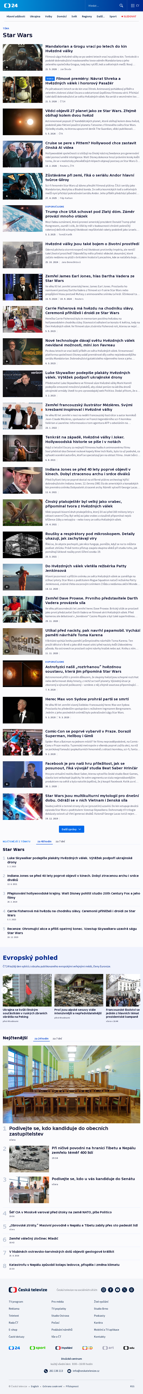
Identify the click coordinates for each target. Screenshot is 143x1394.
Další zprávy (69, 829)
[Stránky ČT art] (108, 1347)
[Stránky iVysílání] (64, 1347)
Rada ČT (13, 1322)
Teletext (14, 1315)
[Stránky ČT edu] (128, 1347)
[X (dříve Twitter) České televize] (124, 1290)
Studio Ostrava (60, 1315)
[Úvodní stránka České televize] (28, 1290)
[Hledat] (121, 5)
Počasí (55, 1322)
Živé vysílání (101, 1301)
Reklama (14, 1308)
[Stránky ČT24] (14, 1347)
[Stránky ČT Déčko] (87, 1347)
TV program (16, 1301)
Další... (101, 16)
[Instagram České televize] (103, 1290)
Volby (48, 16)
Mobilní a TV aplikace (106, 1329)
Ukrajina (35, 16)
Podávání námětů (61, 1329)
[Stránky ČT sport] (38, 1347)
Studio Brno (101, 1308)
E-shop (13, 1329)
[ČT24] (11, 6)
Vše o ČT (56, 1336)
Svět (74, 16)
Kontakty (99, 1336)
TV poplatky (58, 1308)
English (35, 1386)
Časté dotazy (16, 1336)
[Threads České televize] (131, 1290)
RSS (132, 1386)
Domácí (62, 16)
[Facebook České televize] (110, 1290)
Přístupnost (72, 1386)
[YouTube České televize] (117, 1290)
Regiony (87, 16)
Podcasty (99, 1315)
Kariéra (98, 1322)
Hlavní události (16, 16)
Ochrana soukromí (52, 1386)
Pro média (57, 1301)
